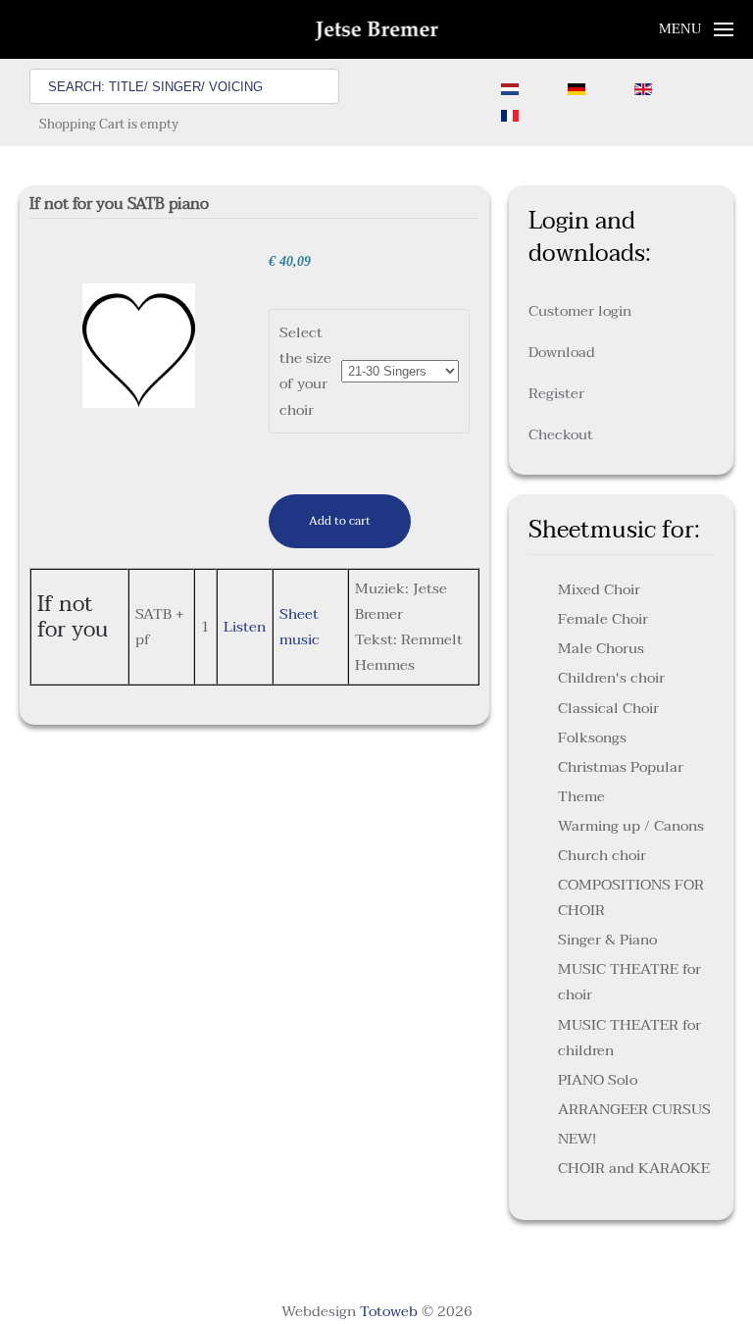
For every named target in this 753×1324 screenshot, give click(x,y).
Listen (245, 626)
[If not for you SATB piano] (139, 344)
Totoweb (389, 1311)
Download (561, 352)
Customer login (579, 311)
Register (556, 393)
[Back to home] (377, 29)
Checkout (560, 434)
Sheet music (299, 626)
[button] (696, 29)
